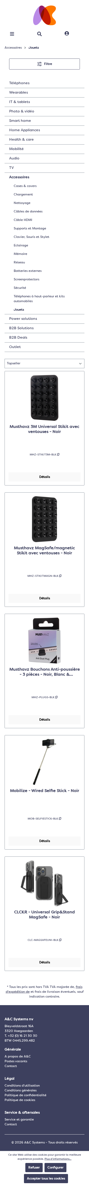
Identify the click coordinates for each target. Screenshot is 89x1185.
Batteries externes (28, 271)
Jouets (19, 309)
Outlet (15, 347)
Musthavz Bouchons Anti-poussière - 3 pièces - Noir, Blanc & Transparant (44, 672)
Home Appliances (24, 130)
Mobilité (16, 149)
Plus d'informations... (57, 1159)
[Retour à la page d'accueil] (44, 15)
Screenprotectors (26, 279)
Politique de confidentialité (25, 1095)
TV (11, 168)
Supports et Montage (30, 228)
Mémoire (20, 254)
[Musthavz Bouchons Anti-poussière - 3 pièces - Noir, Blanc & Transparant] (44, 641)
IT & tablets (19, 102)
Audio (14, 158)
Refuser (34, 1167)
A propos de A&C (18, 1056)
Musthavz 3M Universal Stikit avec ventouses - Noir (44, 429)
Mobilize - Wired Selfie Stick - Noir (44, 791)
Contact (11, 1066)
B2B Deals (18, 338)
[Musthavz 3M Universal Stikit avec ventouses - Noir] (44, 398)
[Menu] (12, 34)
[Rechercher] (39, 34)
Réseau (19, 262)
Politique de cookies (20, 1100)
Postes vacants (16, 1061)
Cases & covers (25, 186)
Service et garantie (19, 1119)
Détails (44, 477)
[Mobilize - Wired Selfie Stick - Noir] (44, 762)
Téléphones (19, 83)
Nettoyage (22, 203)
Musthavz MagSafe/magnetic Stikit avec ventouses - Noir (44, 550)
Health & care (21, 140)
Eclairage (21, 245)
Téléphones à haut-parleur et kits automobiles (39, 299)
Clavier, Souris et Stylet (31, 237)
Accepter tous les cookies (46, 1178)
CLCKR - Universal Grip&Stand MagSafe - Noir (44, 914)
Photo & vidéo (21, 111)
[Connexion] (67, 34)
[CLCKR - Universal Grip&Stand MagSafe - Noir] (44, 883)
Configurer (55, 1167)
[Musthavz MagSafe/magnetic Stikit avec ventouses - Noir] (44, 519)
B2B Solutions (21, 328)
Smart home (20, 121)
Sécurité (20, 288)
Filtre (47, 64)
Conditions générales (21, 1090)
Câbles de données (28, 211)
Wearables (18, 93)
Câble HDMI (23, 220)
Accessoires (19, 177)
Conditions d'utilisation (22, 1085)
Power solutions (23, 319)
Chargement (23, 194)
